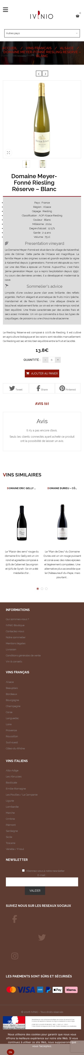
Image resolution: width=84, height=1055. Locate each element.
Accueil (9, 48)
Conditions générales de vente (23, 655)
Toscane (10, 843)
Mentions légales (15, 643)
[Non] (79, 1042)
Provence (11, 730)
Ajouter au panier (44, 373)
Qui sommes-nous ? (17, 619)
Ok (10, 1052)
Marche (10, 812)
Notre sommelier (16, 637)
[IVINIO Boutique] (14, 919)
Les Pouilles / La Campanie (22, 794)
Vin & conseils (14, 661)
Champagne (13, 706)
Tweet (18, 389)
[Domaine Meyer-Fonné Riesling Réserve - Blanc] (26, 164)
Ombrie (10, 818)
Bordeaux (11, 694)
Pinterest (70, 389)
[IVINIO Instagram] (14, 956)
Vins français (39, 48)
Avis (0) (42, 403)
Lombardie (12, 806)
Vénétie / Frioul (15, 849)
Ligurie (10, 800)
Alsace (67, 48)
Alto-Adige (12, 770)
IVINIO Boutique (15, 625)
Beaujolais (12, 688)
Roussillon (12, 736)
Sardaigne (12, 830)
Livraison (11, 649)
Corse (9, 712)
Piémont (11, 824)
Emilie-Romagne (16, 788)
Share (44, 389)
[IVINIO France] (42, 937)
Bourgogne (12, 700)
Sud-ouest (12, 742)
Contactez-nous (15, 631)
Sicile (9, 837)
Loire (9, 724)
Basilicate (11, 782)
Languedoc (12, 718)
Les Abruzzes (13, 776)
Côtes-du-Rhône (15, 748)
